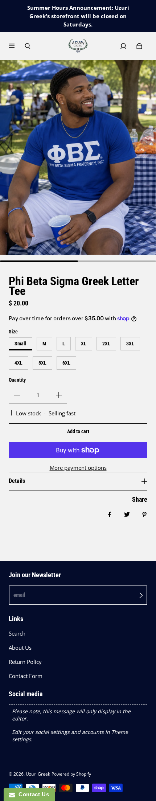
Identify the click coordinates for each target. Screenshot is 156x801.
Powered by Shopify (71, 774)
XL (83, 343)
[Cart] (139, 46)
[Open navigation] (17, 46)
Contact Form (25, 676)
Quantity (17, 380)
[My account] (123, 46)
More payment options (78, 468)
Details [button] (17, 480)
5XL (42, 363)
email (19, 595)
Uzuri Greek (38, 774)
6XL (66, 363)
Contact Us (32, 794)
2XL (106, 343)
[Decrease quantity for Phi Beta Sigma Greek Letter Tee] (17, 395)
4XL (18, 363)
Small (20, 343)
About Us (20, 648)
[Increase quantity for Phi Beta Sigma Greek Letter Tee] (59, 395)
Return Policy (25, 662)
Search (17, 633)
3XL (130, 343)
